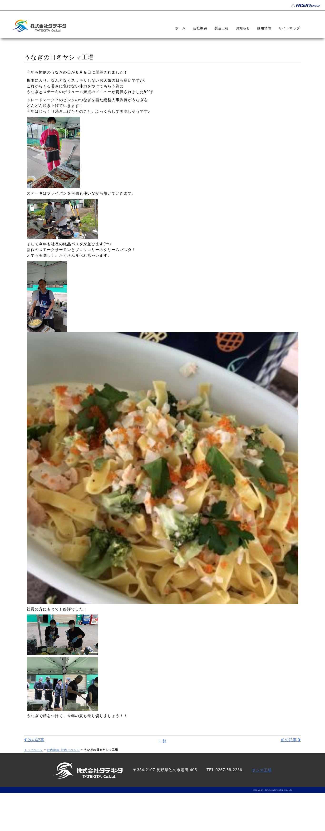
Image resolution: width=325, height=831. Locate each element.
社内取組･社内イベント (63, 750)
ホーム (180, 28)
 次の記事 (34, 740)
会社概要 (200, 28)
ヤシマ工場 (262, 770)
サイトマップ (289, 28)
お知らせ (243, 28)
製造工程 (221, 28)
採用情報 (264, 28)
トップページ (33, 750)
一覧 (162, 741)
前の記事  (291, 740)
